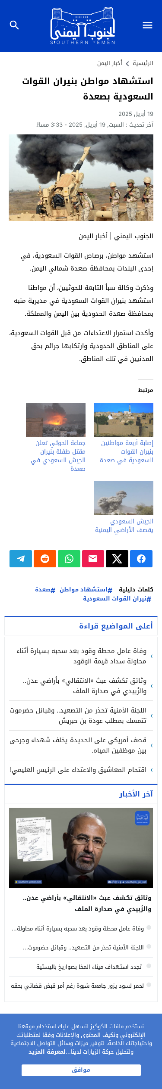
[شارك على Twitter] (117, 559)
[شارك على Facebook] (141, 559)
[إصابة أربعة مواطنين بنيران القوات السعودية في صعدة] (124, 420)
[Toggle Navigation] (149, 26)
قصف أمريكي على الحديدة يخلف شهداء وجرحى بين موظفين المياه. (78, 745)
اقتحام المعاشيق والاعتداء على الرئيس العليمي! (78, 770)
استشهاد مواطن (84, 589)
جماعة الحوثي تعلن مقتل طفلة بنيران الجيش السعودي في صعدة (58, 456)
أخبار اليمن (109, 63)
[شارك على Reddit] (45, 559)
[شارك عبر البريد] (93, 559)
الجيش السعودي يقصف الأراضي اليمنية (124, 526)
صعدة (43, 589)
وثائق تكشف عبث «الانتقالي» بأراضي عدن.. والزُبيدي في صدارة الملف (84, 685)
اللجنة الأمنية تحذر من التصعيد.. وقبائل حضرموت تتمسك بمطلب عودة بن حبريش (78, 715)
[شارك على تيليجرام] (21, 559)
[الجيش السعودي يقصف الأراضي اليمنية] (124, 498)
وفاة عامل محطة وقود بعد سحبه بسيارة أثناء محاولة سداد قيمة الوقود (81, 656)
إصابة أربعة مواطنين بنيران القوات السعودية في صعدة (126, 451)
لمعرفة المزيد (47, 1051)
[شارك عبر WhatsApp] (69, 559)
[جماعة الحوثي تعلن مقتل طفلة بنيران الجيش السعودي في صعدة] (56, 420)
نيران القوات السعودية (114, 599)
